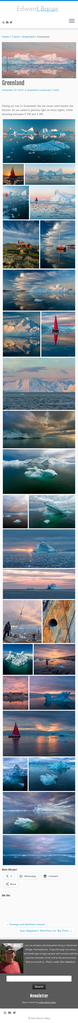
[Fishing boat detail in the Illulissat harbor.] (59, 621)
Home (5, 37)
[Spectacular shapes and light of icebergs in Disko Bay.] (50, 174)
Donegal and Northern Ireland (25, 924)
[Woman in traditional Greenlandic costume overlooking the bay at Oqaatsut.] (54, 659)
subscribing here (47, 1002)
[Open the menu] (72, 21)
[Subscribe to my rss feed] (4, 22)
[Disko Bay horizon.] (39, 850)
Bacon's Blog (43, 1018)
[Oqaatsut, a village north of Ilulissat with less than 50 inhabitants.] (15, 693)
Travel (15, 37)
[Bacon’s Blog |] (39, 8)
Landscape (45, 90)
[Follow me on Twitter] (11, 22)
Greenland (28, 37)
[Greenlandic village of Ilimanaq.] (21, 244)
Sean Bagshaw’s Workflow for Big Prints (46, 931)
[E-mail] (8, 22)
